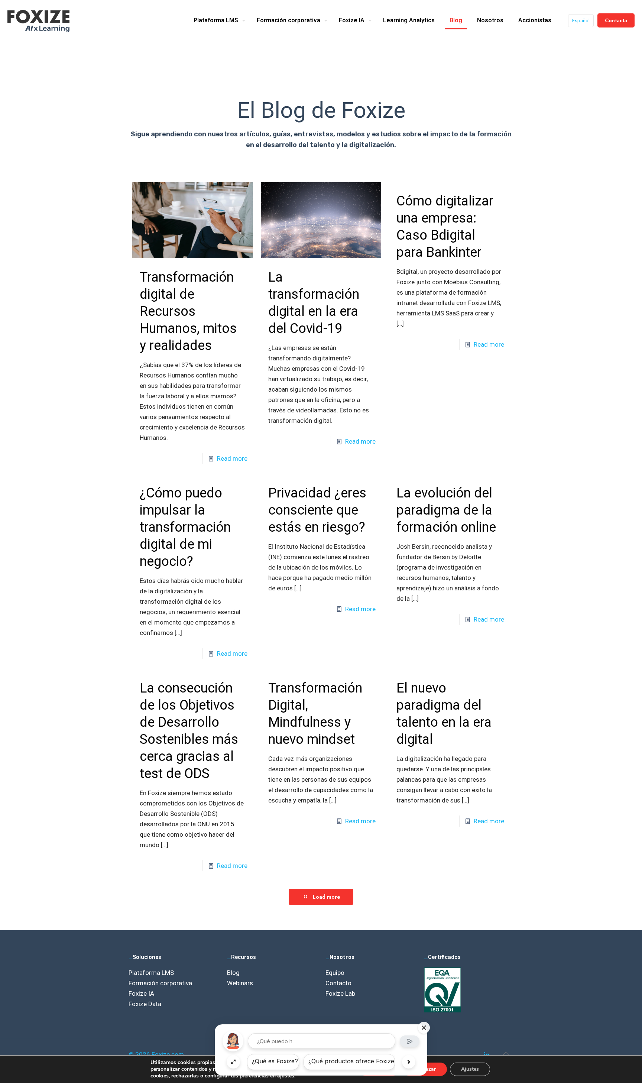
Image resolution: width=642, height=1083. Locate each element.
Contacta (616, 20)
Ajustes (470, 1069)
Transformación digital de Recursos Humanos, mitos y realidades (188, 311)
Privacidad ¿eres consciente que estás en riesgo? (317, 510)
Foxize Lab (340, 993)
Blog (233, 972)
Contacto (338, 983)
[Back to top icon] (505, 1053)
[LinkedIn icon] (486, 1054)
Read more (232, 458)
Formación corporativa (160, 983)
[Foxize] (38, 20)
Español (581, 20)
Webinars (240, 983)
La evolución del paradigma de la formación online (446, 510)
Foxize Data (145, 1004)
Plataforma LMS (151, 972)
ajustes (285, 1076)
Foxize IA (141, 993)
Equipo (334, 972)
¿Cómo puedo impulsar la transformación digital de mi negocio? (185, 527)
